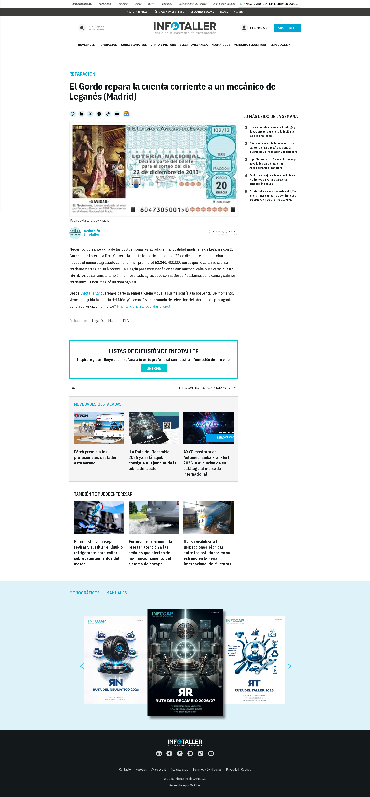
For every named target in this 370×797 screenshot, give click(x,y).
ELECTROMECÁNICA (194, 45)
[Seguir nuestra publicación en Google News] (126, 114)
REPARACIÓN (108, 45)
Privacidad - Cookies (238, 769)
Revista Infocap (137, 11)
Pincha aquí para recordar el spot (143, 306)
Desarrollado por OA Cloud (185, 785)
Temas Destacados (81, 4)
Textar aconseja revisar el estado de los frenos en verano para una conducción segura (270, 179)
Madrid (113, 320)
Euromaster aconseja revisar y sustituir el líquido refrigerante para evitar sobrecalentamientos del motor (98, 553)
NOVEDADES (86, 45)
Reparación (82, 74)
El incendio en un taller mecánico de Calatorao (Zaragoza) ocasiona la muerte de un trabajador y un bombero (271, 147)
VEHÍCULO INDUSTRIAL (250, 45)
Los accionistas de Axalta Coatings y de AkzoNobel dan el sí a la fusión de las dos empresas (270, 131)
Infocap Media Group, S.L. (190, 779)
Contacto (125, 769)
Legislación (105, 4)
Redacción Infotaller (92, 232)
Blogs (151, 4)
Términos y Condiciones (207, 769)
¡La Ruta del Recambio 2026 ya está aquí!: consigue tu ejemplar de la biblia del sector (153, 460)
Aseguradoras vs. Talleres (193, 4)
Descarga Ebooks (202, 11)
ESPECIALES (281, 45)
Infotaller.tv (90, 293)
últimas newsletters (169, 11)
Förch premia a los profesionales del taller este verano (95, 457)
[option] (185, 662)
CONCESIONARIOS (134, 45)
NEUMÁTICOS (221, 45)
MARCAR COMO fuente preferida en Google (271, 4)
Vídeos (138, 4)
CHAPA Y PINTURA (163, 45)
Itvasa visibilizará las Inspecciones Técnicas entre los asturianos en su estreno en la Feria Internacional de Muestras (207, 553)
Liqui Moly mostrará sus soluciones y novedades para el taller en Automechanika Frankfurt (270, 163)
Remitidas (123, 4)
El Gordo (129, 320)
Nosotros (141, 769)
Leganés (98, 320)
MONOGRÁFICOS (84, 592)
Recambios (166, 4)
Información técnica (224, 4)
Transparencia (179, 769)
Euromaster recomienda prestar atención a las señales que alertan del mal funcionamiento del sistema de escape (150, 553)
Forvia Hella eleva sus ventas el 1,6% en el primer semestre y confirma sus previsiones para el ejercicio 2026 (270, 195)
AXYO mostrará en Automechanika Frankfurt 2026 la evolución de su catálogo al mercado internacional (206, 463)
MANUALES (116, 592)
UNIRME (153, 368)
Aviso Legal (158, 769)
